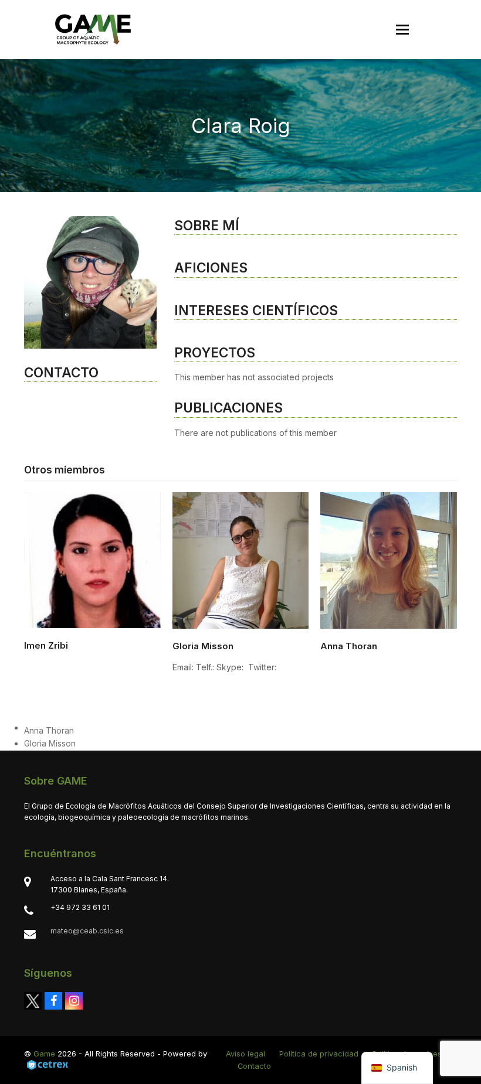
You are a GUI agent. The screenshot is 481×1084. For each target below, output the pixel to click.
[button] (402, 30)
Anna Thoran (348, 646)
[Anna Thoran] (388, 559)
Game (44, 1053)
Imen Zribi (46, 645)
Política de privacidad (318, 1053)
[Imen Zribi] (92, 559)
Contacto (254, 1066)
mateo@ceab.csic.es (87, 930)
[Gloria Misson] (240, 559)
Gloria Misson (202, 646)
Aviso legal (245, 1053)
